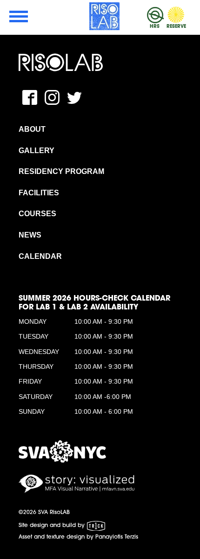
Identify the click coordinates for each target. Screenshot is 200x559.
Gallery (36, 150)
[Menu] (18, 17)
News (30, 235)
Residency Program (61, 171)
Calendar (40, 256)
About (32, 129)
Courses (37, 214)
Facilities (39, 193)
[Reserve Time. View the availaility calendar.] (176, 15)
